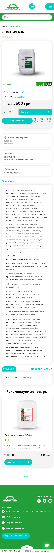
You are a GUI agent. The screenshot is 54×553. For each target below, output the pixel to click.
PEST (21, 92)
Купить (10, 462)
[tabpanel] (27, 431)
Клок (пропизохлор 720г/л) (18, 435)
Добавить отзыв (41, 369)
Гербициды (19, 96)
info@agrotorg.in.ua (14, 517)
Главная (4, 26)
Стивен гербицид (15, 26)
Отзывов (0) (9, 368)
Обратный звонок (13, 535)
